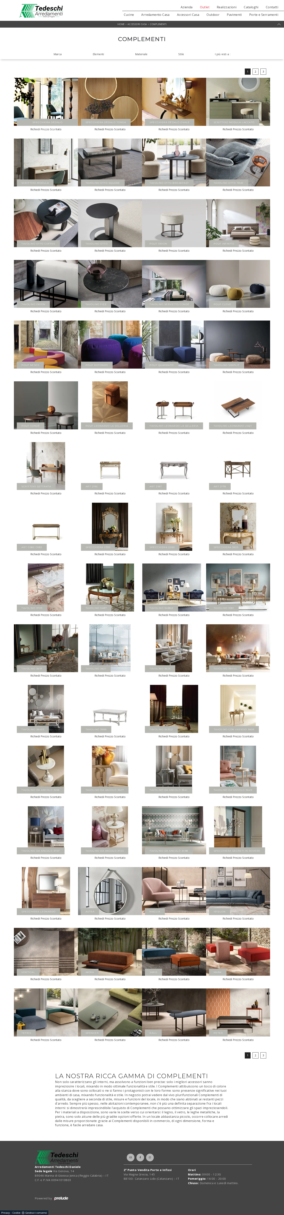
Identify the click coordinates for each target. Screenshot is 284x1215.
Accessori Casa (188, 15)
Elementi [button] (98, 54)
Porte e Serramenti (263, 15)
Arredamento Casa (155, 15)
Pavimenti (234, 15)
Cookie (16, 1212)
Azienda (187, 7)
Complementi (158, 24)
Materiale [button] (141, 54)
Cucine (129, 15)
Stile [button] (181, 54)
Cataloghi (251, 7)
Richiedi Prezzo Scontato (110, 129)
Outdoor (213, 15)
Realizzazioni (226, 7)
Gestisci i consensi (36, 1212)
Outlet (204, 7)
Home (121, 24)
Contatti (272, 7)
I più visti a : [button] (222, 54)
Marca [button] (58, 54)
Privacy (5, 1212)
